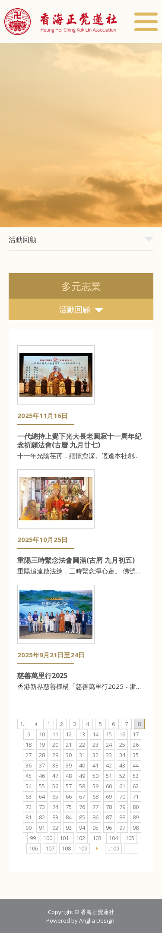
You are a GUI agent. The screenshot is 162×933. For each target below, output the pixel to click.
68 (95, 796)
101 (64, 838)
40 (82, 765)
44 (136, 765)
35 (136, 755)
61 (122, 786)
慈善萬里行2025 (42, 675)
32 (95, 755)
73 (42, 807)
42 (109, 765)
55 (42, 786)
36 (28, 765)
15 (109, 734)
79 (122, 807)
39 (69, 765)
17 (136, 734)
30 (69, 755)
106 (33, 848)
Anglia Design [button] (96, 920)
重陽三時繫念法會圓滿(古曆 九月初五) (76, 560)
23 (95, 744)
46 (42, 776)
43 (122, 765)
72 (28, 807)
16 (122, 734)
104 (113, 838)
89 (136, 817)
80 (136, 807)
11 (55, 734)
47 (55, 776)
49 (82, 776)
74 (55, 807)
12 (69, 734)
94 (82, 827)
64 (42, 796)
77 (95, 807)
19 (42, 744)
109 (82, 848)
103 (97, 838)
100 (47, 838)
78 (109, 807)
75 (69, 807)
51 (109, 776)
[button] (60, 21)
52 (122, 776)
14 (95, 734)
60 (109, 786)
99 (33, 838)
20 (55, 744)
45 (28, 776)
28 (42, 755)
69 (109, 796)
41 (95, 765)
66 (69, 796)
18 (28, 744)
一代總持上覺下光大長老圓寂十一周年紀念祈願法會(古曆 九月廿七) (79, 440)
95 (95, 827)
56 (55, 786)
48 (69, 776)
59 (95, 786)
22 (82, 744)
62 (136, 786)
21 (69, 744)
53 (136, 776)
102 (80, 838)
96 (109, 827)
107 (49, 848)
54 (28, 786)
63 (28, 796)
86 (95, 817)
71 (136, 796)
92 (55, 827)
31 (82, 755)
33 (109, 755)
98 (136, 827)
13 (82, 734)
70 (122, 796)
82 (42, 817)
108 (66, 848)
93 (69, 827)
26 (136, 744)
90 (28, 827)
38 (55, 765)
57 (69, 786)
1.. (22, 724)
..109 (113, 848)
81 (28, 817)
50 (95, 776)
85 (82, 817)
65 (55, 796)
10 (42, 734)
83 (55, 817)
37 (42, 765)
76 (82, 807)
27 (28, 755)
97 (122, 827)
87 (109, 817)
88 (122, 817)
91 (42, 827)
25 (122, 744)
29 (55, 755)
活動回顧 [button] (22, 239)
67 (82, 796)
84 (69, 817)
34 (122, 755)
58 (82, 786)
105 (129, 838)
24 (109, 744)
